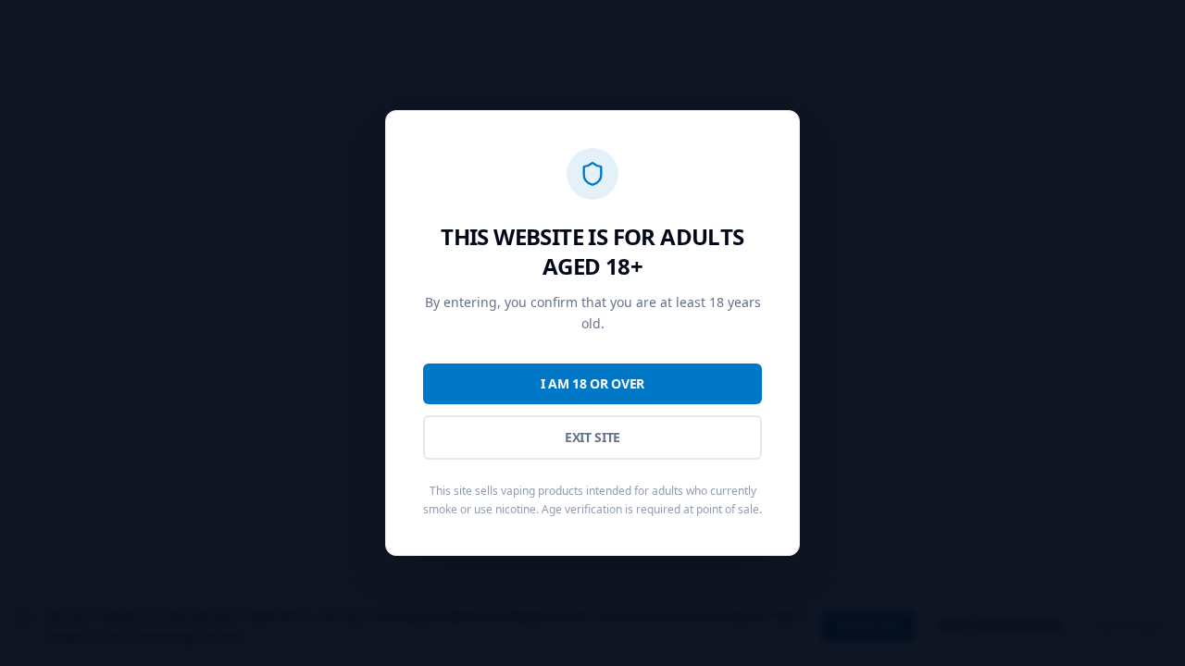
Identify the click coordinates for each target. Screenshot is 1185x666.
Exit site (592, 437)
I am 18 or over (592, 383)
